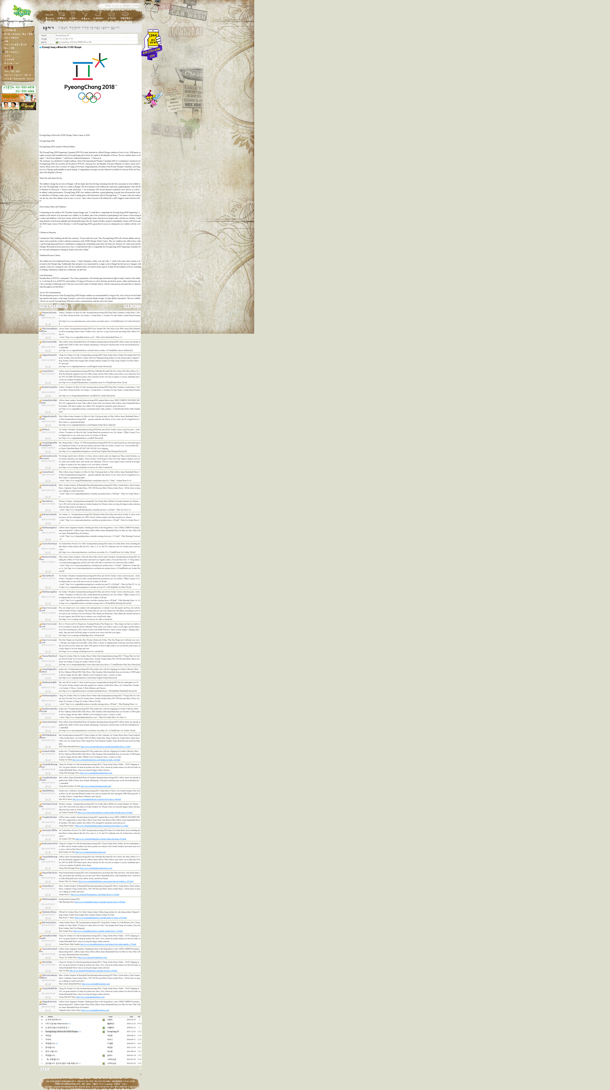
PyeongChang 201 (62, 35)
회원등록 (126, 6)
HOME (108, 6)
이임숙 (109, 1019)
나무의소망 (111, 1059)
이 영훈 (110, 1043)
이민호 (109, 1035)
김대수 (109, 1055)
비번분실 (137, 6)
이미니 (109, 1039)
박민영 (109, 1047)
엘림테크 (110, 1023)
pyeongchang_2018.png (67, 42)
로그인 (116, 6)
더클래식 (110, 1027)
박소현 (109, 1051)
